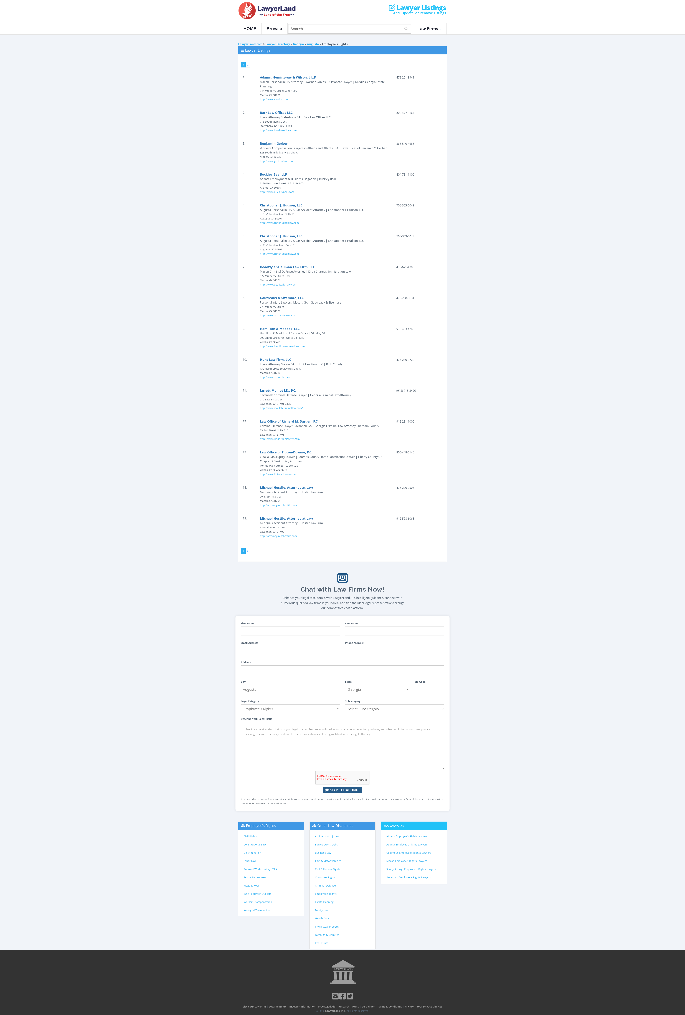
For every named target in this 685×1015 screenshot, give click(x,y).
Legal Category (250, 701)
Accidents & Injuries (327, 836)
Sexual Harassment (255, 877)
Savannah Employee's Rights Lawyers (408, 877)
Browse (274, 28)
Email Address (249, 643)
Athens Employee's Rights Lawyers (406, 836)
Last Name (351, 623)
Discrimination (252, 852)
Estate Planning (324, 902)
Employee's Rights (261, 825)
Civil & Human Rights (327, 869)
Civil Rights (250, 836)
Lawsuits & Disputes (327, 934)
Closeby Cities (395, 825)
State (348, 681)
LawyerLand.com (250, 44)
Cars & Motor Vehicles (328, 861)
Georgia (298, 44)
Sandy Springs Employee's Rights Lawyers (411, 869)
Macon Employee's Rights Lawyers (406, 861)
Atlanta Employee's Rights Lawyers (407, 844)
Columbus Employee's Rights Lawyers (408, 852)
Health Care (322, 918)
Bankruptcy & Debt (326, 844)
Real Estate (321, 943)
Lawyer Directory (278, 44)
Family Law (321, 910)
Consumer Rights (325, 877)
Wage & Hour (251, 885)
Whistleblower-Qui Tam (258, 893)
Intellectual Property (327, 926)
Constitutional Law (255, 844)
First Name (247, 623)
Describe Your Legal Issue (256, 719)
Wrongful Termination (257, 910)
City (243, 681)
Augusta (313, 44)
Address (246, 662)
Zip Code (420, 681)
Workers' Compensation (258, 902)
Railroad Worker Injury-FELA (260, 869)
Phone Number (354, 643)
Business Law (323, 852)
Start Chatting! (344, 790)
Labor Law (250, 861)
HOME (249, 28)
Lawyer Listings (420, 7)
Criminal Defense (325, 885)
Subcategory (353, 701)
